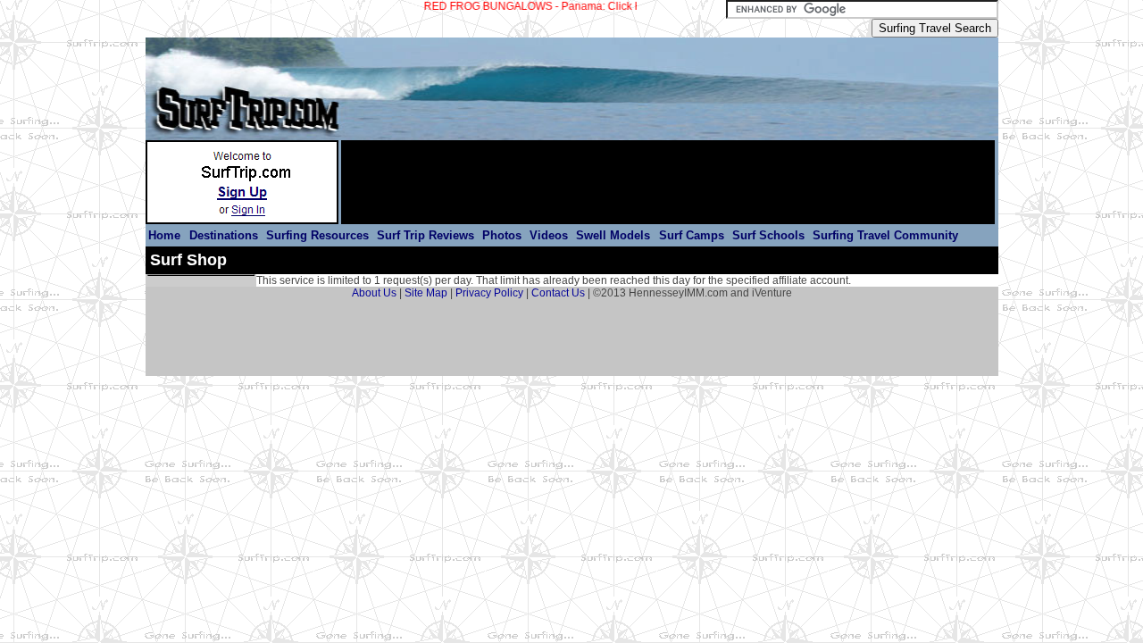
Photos (501, 235)
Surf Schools (768, 235)
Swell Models (615, 235)
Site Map (426, 293)
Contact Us (558, 293)
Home (166, 235)
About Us (374, 293)
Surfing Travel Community (885, 235)
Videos (549, 235)
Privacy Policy (489, 293)
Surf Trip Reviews (425, 235)
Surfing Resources (317, 235)
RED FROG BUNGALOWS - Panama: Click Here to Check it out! (566, 6)
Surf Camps (691, 235)
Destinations (223, 235)
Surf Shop (188, 260)
